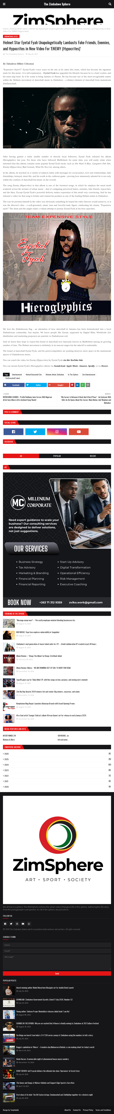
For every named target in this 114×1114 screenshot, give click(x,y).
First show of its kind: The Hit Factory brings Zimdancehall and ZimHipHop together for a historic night (54, 1094)
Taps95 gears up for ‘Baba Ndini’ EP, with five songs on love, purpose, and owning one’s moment (52, 679)
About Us (68, 1110)
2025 (57, 759)
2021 (57, 781)
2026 (57, 753)
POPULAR (57, 455)
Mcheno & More (9, 739)
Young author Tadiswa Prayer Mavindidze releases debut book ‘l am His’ (43, 1011)
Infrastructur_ (63, 739)
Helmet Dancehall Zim (34, 374)
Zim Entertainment (88, 374)
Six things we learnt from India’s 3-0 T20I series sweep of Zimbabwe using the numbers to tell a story (54, 1035)
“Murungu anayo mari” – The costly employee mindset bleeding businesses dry (45, 620)
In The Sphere (73, 374)
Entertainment (17, 374)
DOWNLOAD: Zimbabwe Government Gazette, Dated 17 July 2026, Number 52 (44, 999)
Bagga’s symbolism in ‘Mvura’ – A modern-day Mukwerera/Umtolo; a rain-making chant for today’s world (55, 1047)
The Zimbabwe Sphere (57, 4)
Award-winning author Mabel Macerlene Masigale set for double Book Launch (45, 987)
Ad (21, 455)
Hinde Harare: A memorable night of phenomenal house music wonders (42, 1058)
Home (5, 29)
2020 (57, 786)
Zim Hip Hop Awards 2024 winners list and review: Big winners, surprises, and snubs (48, 691)
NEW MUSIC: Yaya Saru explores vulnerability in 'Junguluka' (38, 632)
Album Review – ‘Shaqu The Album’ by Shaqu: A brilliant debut (39, 655)
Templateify (14, 1110)
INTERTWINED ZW (9, 735)
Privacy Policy (88, 1110)
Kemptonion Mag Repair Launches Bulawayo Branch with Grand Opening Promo (45, 703)
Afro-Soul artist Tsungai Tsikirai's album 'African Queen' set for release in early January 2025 (51, 715)
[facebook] (13, 431)
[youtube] (79, 431)
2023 (57, 770)
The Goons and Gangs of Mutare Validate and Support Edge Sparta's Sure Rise (45, 1082)
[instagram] (57, 431)
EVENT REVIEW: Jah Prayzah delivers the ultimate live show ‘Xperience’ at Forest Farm (48, 1070)
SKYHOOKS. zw (63, 735)
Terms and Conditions (103, 1110)
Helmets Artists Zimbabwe (55, 374)
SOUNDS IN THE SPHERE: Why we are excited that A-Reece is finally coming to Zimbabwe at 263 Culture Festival (57, 1023)
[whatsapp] (29, 924)
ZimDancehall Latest (18, 29)
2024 (57, 764)
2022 (57, 775)
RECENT (93, 455)
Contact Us (77, 1110)
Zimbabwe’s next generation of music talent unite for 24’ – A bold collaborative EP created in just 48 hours (56, 643)
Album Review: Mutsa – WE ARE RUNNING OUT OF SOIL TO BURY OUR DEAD (43, 667)
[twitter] (35, 431)
